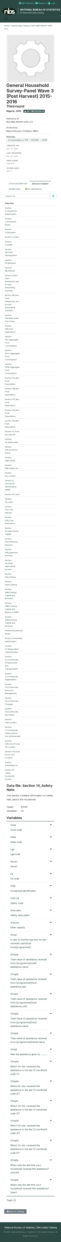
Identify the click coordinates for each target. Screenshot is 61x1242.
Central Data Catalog (20, 26)
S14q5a (14, 1160)
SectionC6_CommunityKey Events (11, 712)
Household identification (23, 890)
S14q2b (14, 974)
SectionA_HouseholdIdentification (11, 211)
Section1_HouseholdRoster (10, 221)
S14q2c (14, 993)
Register (42, 3)
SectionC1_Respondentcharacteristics (12, 649)
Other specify (17, 927)
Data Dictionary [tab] (40, 184)
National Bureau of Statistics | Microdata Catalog (30, 1227)
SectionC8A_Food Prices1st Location (12, 744)
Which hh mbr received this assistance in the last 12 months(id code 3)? (28, 1110)
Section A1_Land (12, 494)
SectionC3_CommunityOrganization (11, 676)
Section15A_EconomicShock (11, 450)
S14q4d (14, 1120)
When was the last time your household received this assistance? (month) (29, 1169)
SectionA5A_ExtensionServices (11, 542)
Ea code (14, 878)
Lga (12, 849)
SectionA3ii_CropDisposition (10, 520)
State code (16, 842)
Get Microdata (35, 111)
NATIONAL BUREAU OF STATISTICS (40, 9)
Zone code (16, 829)
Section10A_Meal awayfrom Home (12, 318)
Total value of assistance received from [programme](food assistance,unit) (28, 1002)
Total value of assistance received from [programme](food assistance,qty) (28, 983)
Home (6, 26)
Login (52, 3)
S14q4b (14, 1081)
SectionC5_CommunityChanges (11, 701)
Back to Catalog (16, 1211)
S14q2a (14, 954)
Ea (11, 873)
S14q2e (14, 1033)
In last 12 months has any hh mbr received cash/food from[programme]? (28, 943)
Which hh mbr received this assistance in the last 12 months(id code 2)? (28, 1090)
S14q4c (14, 1101)
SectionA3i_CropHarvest (9, 509)
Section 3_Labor (12, 237)
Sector (14, 861)
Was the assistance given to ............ (29, 1054)
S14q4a (14, 1061)
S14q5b (14, 1180)
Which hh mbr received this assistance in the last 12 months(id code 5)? (28, 1149)
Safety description (20, 915)
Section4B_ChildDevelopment (11, 252)
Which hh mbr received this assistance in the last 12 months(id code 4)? (28, 1129)
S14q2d (14, 1013)
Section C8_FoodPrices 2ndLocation (12, 754)
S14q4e (14, 1140)
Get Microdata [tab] (34, 189)
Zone (13, 825)
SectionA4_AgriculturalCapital (11, 531)
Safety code (16, 903)
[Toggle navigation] (6, 18)
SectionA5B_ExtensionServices (11, 552)
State (13, 837)
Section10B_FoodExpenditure (10, 329)
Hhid (12, 885)
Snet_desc (15, 910)
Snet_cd (14, 898)
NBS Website (27, 3)
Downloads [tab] (14, 189)
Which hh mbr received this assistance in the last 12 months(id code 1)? (28, 1070)
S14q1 (13, 934)
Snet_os (14, 922)
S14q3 (13, 1049)
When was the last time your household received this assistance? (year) (29, 1188)
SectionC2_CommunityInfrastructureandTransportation (11, 662)
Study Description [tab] (18, 184)
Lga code (15, 854)
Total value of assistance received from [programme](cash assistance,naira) (28, 963)
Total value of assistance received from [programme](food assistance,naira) (28, 1022)
